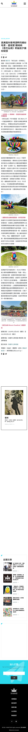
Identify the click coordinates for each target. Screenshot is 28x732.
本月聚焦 (14, 711)
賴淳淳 (8, 61)
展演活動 (3, 38)
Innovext (17, 730)
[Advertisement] (14, 22)
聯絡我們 (14, 715)
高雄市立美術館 (13, 344)
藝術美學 (8, 38)
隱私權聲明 (23, 727)
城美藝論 (14, 699)
